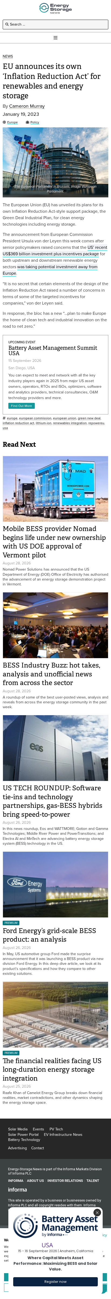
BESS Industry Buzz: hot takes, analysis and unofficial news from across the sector (51, 674)
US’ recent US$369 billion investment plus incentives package (55, 250)
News (8, 57)
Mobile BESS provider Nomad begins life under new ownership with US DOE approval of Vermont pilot (54, 542)
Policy (34, 122)
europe (12, 418)
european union (64, 418)
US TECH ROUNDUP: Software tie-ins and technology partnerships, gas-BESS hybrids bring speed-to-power (52, 801)
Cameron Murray (27, 106)
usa (5, 428)
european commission (35, 418)
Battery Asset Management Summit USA (52, 351)
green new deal (89, 418)
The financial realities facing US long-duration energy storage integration (52, 1069)
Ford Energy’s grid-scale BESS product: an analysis (49, 935)
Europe (12, 122)
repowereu (96, 423)
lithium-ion (43, 423)
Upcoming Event (22, 342)
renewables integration (70, 423)
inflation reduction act (18, 423)
